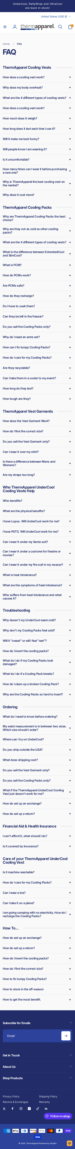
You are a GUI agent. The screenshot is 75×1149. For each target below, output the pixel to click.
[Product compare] (69, 1143)
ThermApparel (32, 1143)
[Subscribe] (65, 1035)
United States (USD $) (54, 16)
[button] (5, 27)
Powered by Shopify (48, 1143)
